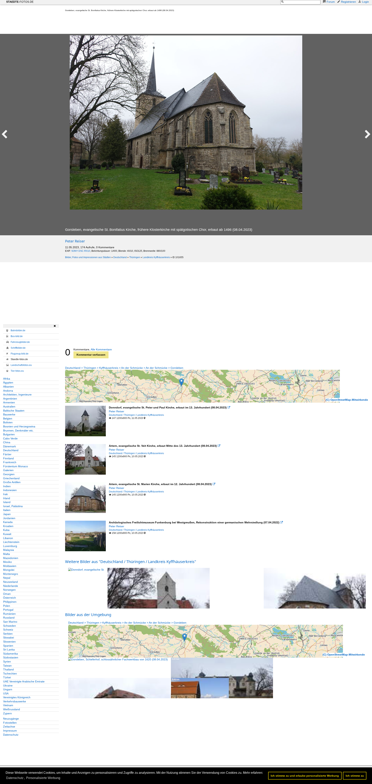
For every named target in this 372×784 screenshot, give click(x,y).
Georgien (9, 474)
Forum (331, 1)
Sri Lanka (9, 649)
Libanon (8, 538)
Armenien (9, 402)
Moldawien (9, 565)
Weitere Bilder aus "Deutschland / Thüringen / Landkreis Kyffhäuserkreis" (130, 561)
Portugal (8, 609)
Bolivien (8, 422)
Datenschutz (10, 734)
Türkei (7, 677)
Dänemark (9, 446)
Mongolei (8, 569)
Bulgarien (9, 434)
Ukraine (8, 685)
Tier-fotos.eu (17, 371)
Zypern (7, 713)
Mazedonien (10, 558)
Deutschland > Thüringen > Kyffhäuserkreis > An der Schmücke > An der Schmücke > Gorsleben (124, 367)
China (6, 442)
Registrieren (348, 1)
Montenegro (10, 573)
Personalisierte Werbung (43, 778)
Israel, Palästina (13, 506)
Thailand (8, 669)
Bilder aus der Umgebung (88, 614)
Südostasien (10, 657)
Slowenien (9, 641)
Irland (6, 498)
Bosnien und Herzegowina (19, 426)
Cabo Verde (10, 438)
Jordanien (9, 518)
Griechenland (11, 478)
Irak (5, 494)
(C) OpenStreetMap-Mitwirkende (347, 399)
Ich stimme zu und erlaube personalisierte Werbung (305, 775)
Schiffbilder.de (18, 348)
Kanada (8, 522)
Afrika (6, 378)
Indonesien (10, 490)
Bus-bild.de (17, 336)
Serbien (8, 633)
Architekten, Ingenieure (17, 394)
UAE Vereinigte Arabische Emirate (24, 681)
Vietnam (8, 705)
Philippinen (9, 601)
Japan (7, 514)
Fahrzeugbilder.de (20, 342)
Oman (7, 593)
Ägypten (8, 382)
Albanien (8, 386)
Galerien (8, 470)
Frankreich (9, 462)
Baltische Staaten (13, 410)
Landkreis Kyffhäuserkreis (156, 257)
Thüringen (134, 257)
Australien (9, 406)
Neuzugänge (11, 718)
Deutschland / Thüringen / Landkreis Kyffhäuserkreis (136, 415)
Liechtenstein (11, 541)
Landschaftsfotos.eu (21, 365)
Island (6, 502)
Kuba (6, 530)
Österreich (9, 597)
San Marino (10, 621)
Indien (7, 486)
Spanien (8, 645)
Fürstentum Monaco (15, 466)
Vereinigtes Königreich (16, 697)
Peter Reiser (75, 241)
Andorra (8, 390)
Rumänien (9, 613)
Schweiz (8, 629)
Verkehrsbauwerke (14, 701)
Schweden (9, 625)
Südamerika (10, 653)
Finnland (8, 458)
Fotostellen (10, 722)
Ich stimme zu (355, 775)
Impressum (10, 730)
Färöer (7, 454)
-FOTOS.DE (20, 1)
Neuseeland (10, 581)
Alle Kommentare (101, 349)
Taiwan (7, 665)
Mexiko (7, 561)
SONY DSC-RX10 (80, 251)
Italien (6, 510)
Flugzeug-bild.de (19, 353)
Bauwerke (9, 414)
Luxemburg (10, 546)
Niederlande (10, 585)
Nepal (6, 577)
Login (365, 1)
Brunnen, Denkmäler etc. (18, 430)
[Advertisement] (135, 23)
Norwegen (9, 589)
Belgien (7, 418)
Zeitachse (9, 726)
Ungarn (7, 689)
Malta (6, 553)
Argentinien (10, 398)
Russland (9, 617)
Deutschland (120, 257)
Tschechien (10, 673)
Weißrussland (11, 709)
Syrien (7, 661)
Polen (6, 605)
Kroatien (8, 526)
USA (6, 693)
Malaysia (8, 549)
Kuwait (7, 534)
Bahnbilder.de (18, 330)
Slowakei (8, 637)
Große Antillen (12, 482)
